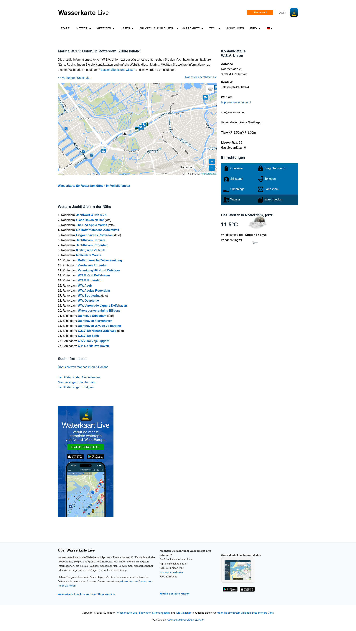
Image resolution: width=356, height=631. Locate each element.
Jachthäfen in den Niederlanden (79, 377)
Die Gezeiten (184, 612)
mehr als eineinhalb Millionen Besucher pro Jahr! (245, 612)
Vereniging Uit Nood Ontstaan (99, 270)
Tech (213, 28)
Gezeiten (104, 28)
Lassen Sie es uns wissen (118, 69)
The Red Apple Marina (91, 225)
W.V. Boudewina (89, 295)
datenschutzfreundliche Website (185, 620)
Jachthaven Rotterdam (92, 245)
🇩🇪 (268, 28)
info (254, 28)
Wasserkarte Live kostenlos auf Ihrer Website (86, 594)
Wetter (82, 28)
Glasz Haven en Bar (90, 220)
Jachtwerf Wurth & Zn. (91, 215)
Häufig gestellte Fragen (174, 593)
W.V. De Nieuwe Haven (93, 346)
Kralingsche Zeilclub (90, 250)
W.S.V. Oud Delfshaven (94, 275)
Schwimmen (235, 28)
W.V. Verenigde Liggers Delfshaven (102, 305)
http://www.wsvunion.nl (236, 102)
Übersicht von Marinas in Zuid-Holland (83, 367)
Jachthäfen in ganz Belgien (76, 387)
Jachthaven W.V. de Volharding (99, 325)
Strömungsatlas (161, 612)
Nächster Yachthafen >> (201, 77)
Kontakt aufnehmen (171, 572)
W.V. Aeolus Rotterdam (94, 290)
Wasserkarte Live (127, 612)
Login (282, 12)
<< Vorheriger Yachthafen (74, 77)
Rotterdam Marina (88, 255)
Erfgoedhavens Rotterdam (94, 235)
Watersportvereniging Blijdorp (99, 310)
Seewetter (145, 612)
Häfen (126, 28)
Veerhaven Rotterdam (93, 265)
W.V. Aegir (85, 285)
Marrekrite (191, 28)
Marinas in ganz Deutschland (77, 382)
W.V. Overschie (88, 300)
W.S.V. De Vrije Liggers (93, 341)
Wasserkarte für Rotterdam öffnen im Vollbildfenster (94, 185)
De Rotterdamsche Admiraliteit (97, 230)
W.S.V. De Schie (89, 335)
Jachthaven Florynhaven (95, 320)
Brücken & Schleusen (156, 28)
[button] (125, 134)
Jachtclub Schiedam (92, 315)
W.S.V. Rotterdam (90, 280)
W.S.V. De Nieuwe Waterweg (97, 330)
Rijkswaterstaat (208, 173)
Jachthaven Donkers (91, 240)
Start (65, 28)
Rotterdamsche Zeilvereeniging (100, 260)
